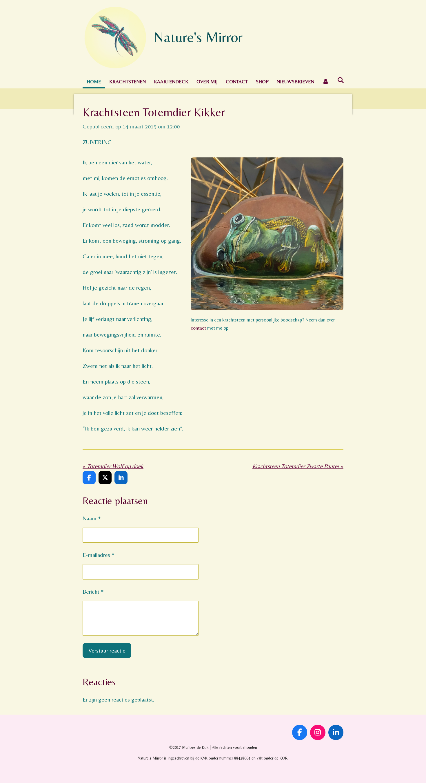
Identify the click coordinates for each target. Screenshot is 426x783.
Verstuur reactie (106, 650)
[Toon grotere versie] (267, 233)
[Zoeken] (340, 80)
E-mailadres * (98, 554)
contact (198, 328)
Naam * (92, 518)
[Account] (325, 81)
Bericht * (93, 591)
